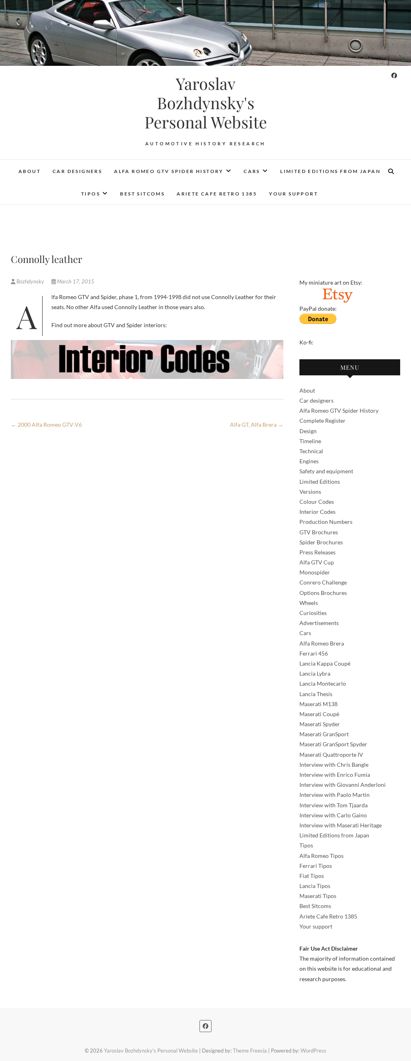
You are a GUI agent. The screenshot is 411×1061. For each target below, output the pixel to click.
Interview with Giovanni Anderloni (342, 784)
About (29, 171)
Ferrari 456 (313, 653)
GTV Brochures (318, 532)
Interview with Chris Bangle (333, 764)
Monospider (314, 572)
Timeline (310, 441)
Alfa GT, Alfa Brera (256, 424)
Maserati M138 (318, 704)
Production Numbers (325, 521)
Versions (310, 491)
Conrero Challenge (323, 582)
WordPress (313, 1050)
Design (308, 431)
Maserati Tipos (317, 895)
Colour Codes (316, 501)
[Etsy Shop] (337, 292)
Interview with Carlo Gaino (333, 815)
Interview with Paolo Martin (334, 794)
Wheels (308, 602)
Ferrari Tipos (315, 865)
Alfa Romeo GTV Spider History (169, 171)
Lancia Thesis (315, 693)
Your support (293, 194)
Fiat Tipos (311, 875)
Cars (252, 171)
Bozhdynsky (30, 281)
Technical (311, 451)
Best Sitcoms (142, 194)
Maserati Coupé (319, 714)
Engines (309, 461)
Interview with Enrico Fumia (334, 774)
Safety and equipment (326, 471)
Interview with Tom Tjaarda (333, 805)
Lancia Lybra (314, 673)
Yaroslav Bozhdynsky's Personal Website (205, 103)
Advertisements (319, 622)
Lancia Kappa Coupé (324, 663)
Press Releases (317, 552)
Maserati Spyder (319, 724)
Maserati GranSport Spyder (333, 744)
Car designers (77, 171)
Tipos (90, 194)
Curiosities (313, 612)
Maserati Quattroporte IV (331, 754)
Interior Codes (317, 511)
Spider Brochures (321, 542)
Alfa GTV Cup (316, 562)
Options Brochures (323, 592)
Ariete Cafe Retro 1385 (217, 194)
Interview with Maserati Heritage (340, 825)
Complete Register (322, 420)
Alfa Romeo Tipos (321, 855)
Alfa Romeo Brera (321, 643)
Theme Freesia (250, 1050)
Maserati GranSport (324, 734)
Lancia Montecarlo (322, 683)
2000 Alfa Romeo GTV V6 (46, 424)
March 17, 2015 (75, 281)
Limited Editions (319, 481)
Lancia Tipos (314, 885)
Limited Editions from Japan (330, 171)
